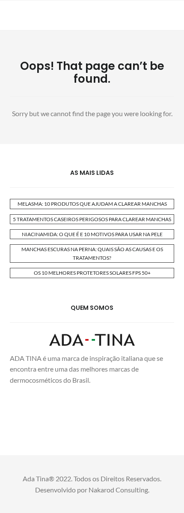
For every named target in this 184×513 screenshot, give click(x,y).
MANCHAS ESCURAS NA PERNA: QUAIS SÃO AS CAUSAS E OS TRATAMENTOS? (92, 253)
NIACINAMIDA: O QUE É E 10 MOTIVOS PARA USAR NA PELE (92, 234)
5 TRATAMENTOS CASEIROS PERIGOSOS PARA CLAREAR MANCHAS (92, 219)
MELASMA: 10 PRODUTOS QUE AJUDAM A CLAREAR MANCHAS (92, 204)
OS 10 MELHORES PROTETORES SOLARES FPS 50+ (92, 273)
